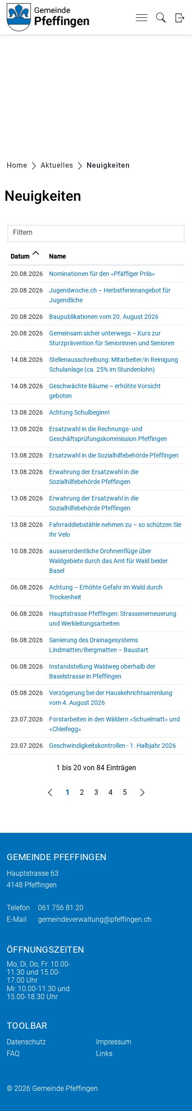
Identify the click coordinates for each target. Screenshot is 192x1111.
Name (57, 256)
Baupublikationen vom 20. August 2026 (104, 316)
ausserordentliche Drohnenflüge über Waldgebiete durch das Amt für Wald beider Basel (108, 560)
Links (104, 1053)
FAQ (13, 1053)
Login (179, 17)
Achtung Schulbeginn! (79, 412)
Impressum (113, 1042)
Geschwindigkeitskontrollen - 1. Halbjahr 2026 (112, 745)
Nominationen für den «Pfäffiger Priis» (102, 273)
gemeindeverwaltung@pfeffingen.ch (94, 919)
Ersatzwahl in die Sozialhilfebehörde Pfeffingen (114, 455)
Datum (20, 256)
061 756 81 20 (60, 907)
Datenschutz (26, 1042)
